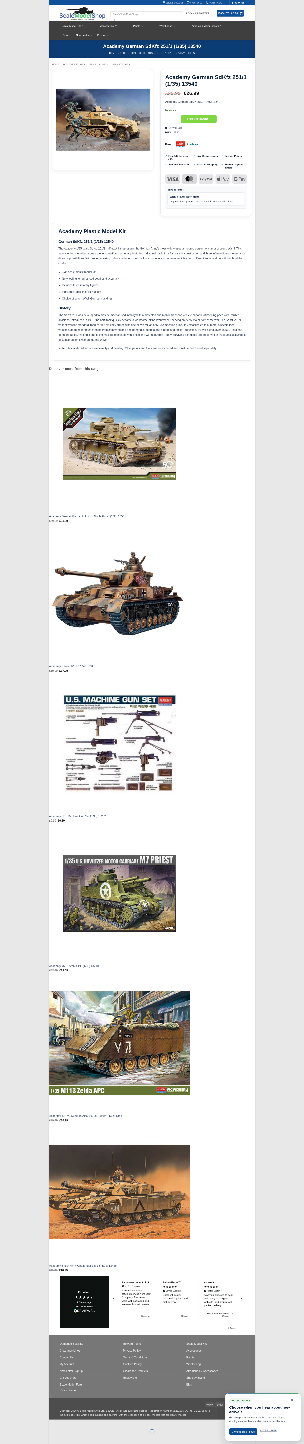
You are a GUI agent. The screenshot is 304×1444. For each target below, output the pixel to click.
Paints (136, 25)
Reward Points (132, 1343)
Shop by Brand (195, 1377)
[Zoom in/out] (52, 1423)
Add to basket (198, 119)
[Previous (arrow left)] (52, 1437)
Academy (192, 144)
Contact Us (67, 1357)
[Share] (73, 1423)
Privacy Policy (132, 1350)
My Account (67, 1364)
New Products (83, 35)
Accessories (107, 25)
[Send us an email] (243, 3)
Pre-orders (103, 35)
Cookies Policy (132, 1364)
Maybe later (268, 1430)
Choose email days (243, 1431)
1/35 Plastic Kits (119, 64)
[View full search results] (113, 8)
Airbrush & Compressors (205, 25)
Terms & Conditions (135, 1357)
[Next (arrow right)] (62, 1437)
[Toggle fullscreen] (62, 1423)
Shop (123, 53)
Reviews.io (130, 1377)
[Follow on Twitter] (239, 3)
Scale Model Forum (72, 1384)
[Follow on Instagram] (236, 3)
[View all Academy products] (180, 144)
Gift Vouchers (68, 1377)
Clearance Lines (70, 1350)
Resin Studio (68, 1390)
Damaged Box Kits (71, 1343)
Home (112, 53)
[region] (177, 1299)
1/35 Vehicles (186, 53)
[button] (113, 1299)
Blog (189, 1384)
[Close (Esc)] (83, 1423)
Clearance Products (135, 1371)
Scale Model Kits (71, 25)
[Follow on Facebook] (233, 3)
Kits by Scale (165, 53)
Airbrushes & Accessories (202, 1371)
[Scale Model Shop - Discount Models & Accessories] (82, 13)
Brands (66, 35)
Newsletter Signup (71, 1371)
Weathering (165, 25)
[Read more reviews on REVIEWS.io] (84, 1311)
